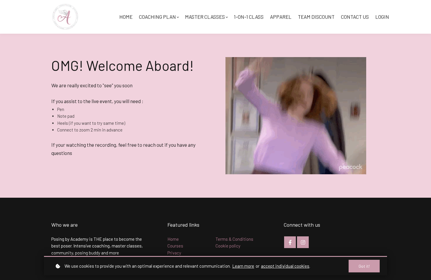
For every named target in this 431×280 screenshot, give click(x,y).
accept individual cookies (285, 266)
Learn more (243, 266)
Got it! (364, 266)
